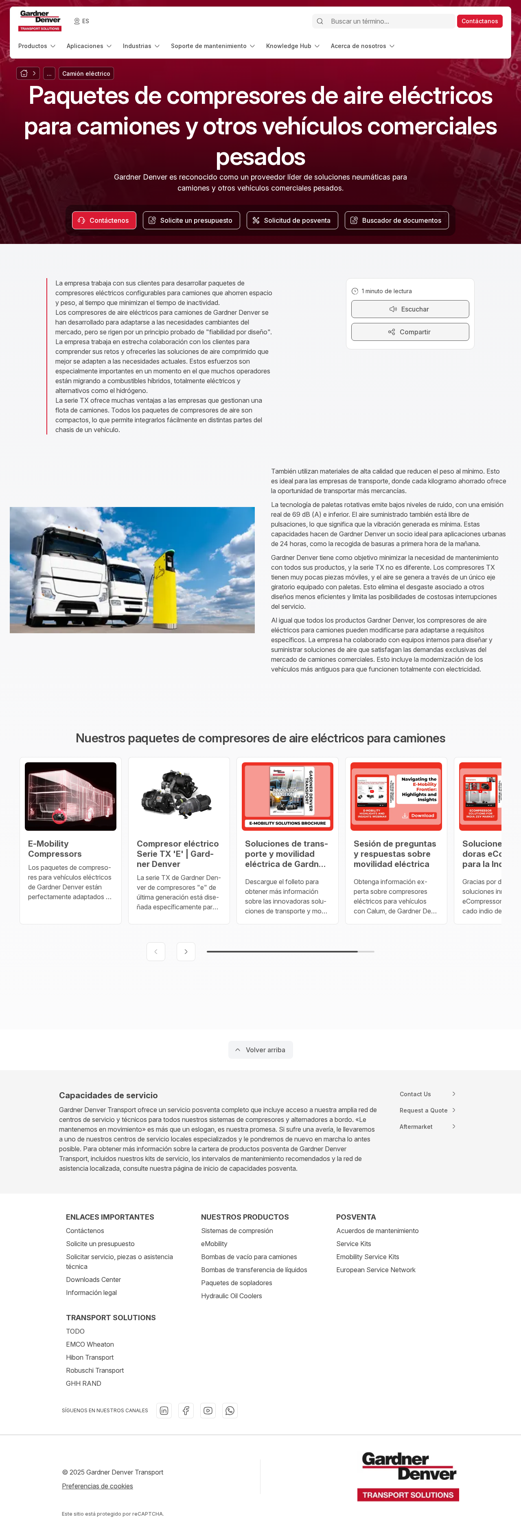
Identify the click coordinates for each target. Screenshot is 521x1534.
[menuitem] (37, 46)
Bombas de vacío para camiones (249, 1257)
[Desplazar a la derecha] (186, 951)
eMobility (214, 1244)
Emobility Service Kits (367, 1257)
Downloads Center (93, 1279)
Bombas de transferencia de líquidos (254, 1270)
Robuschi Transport (95, 1370)
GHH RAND (83, 1383)
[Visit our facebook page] (186, 1410)
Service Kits (353, 1244)
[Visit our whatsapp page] (230, 1410)
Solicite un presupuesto (100, 1244)
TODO (75, 1331)
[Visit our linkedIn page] (164, 1410)
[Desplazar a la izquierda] (156, 951)
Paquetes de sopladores (236, 1283)
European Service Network (376, 1270)
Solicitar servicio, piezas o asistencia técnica (119, 1262)
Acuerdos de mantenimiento (377, 1231)
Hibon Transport (90, 1357)
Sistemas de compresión (237, 1231)
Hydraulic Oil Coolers (231, 1296)
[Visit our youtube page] (208, 1410)
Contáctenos (85, 1231)
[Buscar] (320, 21)
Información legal (91, 1292)
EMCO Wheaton (90, 1344)
